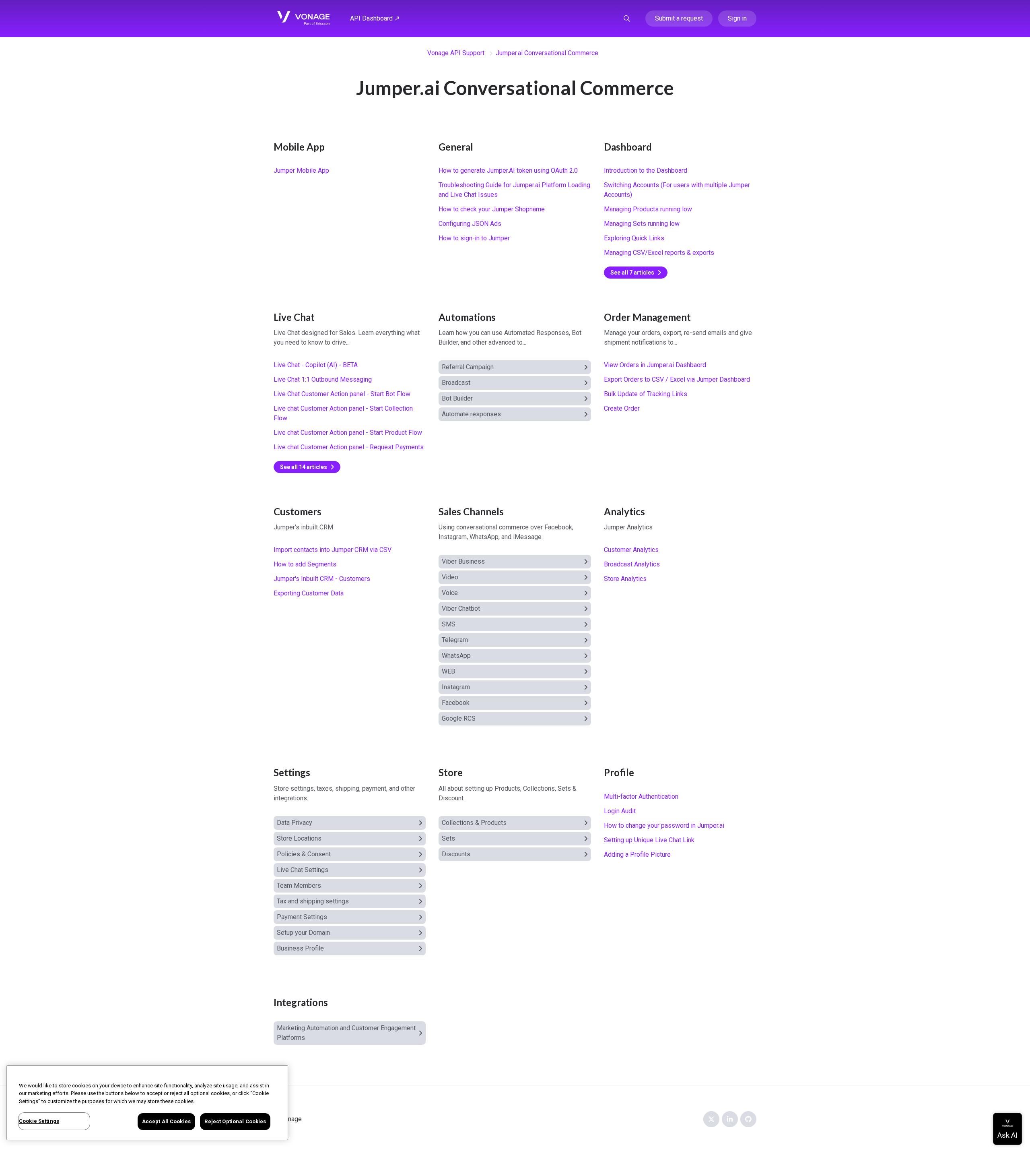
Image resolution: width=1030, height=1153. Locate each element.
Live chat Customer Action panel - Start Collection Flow (343, 413)
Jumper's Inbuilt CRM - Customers (322, 579)
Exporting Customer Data (309, 593)
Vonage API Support (455, 53)
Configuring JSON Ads (470, 223)
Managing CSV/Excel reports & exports (659, 252)
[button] (627, 18)
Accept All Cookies (166, 1121)
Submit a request (679, 18)
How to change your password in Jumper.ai (664, 825)
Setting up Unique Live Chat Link (649, 840)
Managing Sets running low (642, 223)
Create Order (622, 408)
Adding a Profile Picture (637, 854)
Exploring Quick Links (634, 238)
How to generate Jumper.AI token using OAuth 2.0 (508, 170)
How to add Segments (305, 564)
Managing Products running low (648, 209)
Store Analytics (625, 579)
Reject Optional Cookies (235, 1121)
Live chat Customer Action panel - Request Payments (349, 447)
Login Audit (620, 811)
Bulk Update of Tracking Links (645, 394)
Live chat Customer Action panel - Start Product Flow (348, 432)
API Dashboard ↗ (375, 18)
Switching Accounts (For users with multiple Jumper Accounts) (677, 189)
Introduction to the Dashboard (645, 170)
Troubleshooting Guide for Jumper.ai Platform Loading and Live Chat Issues (514, 189)
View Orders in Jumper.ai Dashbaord (655, 365)
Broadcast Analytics (632, 564)
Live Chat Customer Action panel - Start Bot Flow (342, 394)
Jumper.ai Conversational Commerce (547, 53)
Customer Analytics (631, 550)
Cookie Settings (39, 1121)
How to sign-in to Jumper (474, 238)
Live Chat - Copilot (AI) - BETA (316, 365)
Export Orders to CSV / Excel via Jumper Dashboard (677, 379)
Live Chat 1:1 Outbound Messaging (323, 379)
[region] (147, 1102)
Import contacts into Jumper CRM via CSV (332, 550)
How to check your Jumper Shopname (492, 209)
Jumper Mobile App (301, 170)
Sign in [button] (737, 18)
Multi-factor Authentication (641, 796)
